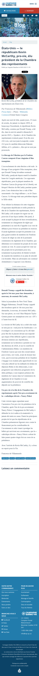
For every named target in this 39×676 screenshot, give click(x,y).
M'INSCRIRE (11, 11)
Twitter (5, 626)
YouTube (6, 632)
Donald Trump (20, 458)
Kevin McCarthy (30, 458)
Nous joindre (6, 605)
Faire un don (6, 608)
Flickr (5, 623)
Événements (6, 601)
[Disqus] (20, 496)
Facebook (6, 620)
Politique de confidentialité (19, 663)
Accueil (5, 42)
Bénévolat (5, 598)
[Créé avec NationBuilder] (20, 670)
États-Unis (5, 458)
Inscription (5, 595)
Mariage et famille (27, 598)
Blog (11, 42)
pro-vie (29, 269)
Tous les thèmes (26, 608)
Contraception (26, 601)
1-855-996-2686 (26, 630)
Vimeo (5, 629)
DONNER (30, 11)
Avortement (25, 592)
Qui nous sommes (8, 592)
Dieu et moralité (26, 605)
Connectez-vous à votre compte (19, 665)
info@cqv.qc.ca (26, 634)
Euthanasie (25, 595)
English (4, 15)
